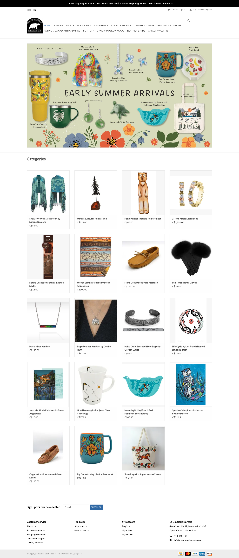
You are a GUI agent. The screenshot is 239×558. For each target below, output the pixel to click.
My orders (127, 530)
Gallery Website (158, 30)
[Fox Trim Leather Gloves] (191, 256)
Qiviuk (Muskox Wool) (111, 30)
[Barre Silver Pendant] (48, 320)
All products (80, 526)
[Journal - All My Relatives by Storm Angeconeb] (48, 384)
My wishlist (127, 534)
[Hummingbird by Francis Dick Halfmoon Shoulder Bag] (143, 384)
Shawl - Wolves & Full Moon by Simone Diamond (44, 220)
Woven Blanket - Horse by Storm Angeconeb (93, 284)
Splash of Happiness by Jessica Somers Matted (187, 412)
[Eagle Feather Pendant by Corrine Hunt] (95, 320)
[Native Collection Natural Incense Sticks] (48, 256)
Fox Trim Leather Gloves (184, 282)
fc (35, 9)
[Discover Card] (208, 553)
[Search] (188, 20)
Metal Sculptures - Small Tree (92, 218)
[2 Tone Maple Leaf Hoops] (191, 192)
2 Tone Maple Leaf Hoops (185, 218)
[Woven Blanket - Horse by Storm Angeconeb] (95, 256)
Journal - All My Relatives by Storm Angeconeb (46, 412)
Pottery (88, 30)
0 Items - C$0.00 (179, 9)
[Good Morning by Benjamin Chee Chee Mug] (95, 384)
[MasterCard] (187, 553)
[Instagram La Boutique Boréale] (209, 507)
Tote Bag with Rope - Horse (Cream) (143, 474)
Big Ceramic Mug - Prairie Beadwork (95, 474)
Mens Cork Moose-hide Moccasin (141, 282)
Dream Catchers (144, 25)
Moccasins (84, 25)
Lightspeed (77, 553)
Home (47, 25)
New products (81, 530)
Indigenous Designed (170, 25)
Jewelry (58, 25)
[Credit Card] (180, 553)
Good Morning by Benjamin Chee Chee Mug (93, 412)
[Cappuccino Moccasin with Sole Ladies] (48, 448)
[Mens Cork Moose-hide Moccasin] (143, 256)
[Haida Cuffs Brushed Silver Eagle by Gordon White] (143, 320)
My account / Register (202, 9)
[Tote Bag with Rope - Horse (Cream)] (143, 448)
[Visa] (194, 553)
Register (126, 526)
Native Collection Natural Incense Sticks (46, 284)
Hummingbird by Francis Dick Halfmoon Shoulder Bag (139, 412)
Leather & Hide (136, 30)
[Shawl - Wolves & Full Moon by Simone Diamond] (48, 192)
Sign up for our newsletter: (44, 507)
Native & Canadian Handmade (62, 30)
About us (31, 526)
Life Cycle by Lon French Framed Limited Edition (188, 348)
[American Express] (201, 553)
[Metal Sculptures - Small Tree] (95, 192)
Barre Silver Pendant (39, 346)
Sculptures (100, 25)
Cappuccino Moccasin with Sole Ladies (45, 476)
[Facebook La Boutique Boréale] (203, 507)
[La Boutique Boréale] (35, 25)
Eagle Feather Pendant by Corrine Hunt (94, 348)
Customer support (36, 538)
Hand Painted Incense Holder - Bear (143, 218)
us (29, 9)
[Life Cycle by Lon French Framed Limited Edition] (191, 320)
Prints (70, 25)
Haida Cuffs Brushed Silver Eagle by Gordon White (142, 348)
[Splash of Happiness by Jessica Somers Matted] (191, 384)
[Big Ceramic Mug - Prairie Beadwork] (95, 448)
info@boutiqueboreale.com (187, 540)
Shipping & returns (36, 534)
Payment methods (36, 530)
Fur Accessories (121, 25)
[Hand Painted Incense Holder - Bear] (143, 192)
